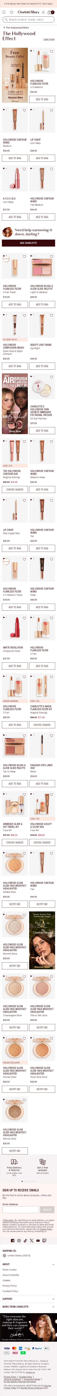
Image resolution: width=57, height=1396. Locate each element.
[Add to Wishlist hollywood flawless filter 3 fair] (24, 677)
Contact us (30, 1372)
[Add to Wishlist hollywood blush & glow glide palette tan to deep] (24, 735)
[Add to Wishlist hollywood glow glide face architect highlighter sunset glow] (24, 1038)
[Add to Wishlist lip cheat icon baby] (51, 110)
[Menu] (4, 12)
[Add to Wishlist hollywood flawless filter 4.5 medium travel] (24, 559)
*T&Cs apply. (8, 1220)
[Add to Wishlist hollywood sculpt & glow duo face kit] (51, 794)
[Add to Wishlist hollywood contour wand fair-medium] (51, 169)
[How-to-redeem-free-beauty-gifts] (15, 101)
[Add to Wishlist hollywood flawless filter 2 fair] (51, 618)
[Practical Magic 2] (42, 968)
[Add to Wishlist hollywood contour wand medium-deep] (51, 441)
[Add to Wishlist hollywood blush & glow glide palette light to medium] (51, 256)
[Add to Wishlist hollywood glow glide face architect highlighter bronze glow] (24, 1100)
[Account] (43, 12)
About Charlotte (11, 1275)
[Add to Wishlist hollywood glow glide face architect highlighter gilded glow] (24, 853)
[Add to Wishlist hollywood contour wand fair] (51, 853)
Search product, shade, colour (26, 19)
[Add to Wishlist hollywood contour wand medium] (24, 110)
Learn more (49, 39)
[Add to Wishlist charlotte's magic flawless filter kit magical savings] (51, 677)
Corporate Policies (32, 1379)
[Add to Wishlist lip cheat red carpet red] (24, 500)
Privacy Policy (46, 1229)
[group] (15, 1167)
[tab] (31, 50)
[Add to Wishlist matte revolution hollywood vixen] (24, 618)
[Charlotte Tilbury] (28, 12)
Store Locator (10, 1269)
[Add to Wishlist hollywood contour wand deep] (51, 559)
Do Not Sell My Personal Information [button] (20, 1381)
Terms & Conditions (12, 1379)
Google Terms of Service (32, 1388)
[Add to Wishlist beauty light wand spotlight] (51, 315)
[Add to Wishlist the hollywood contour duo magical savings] (24, 441)
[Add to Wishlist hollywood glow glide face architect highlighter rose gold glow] (51, 1038)
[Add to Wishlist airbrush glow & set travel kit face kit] (24, 794)
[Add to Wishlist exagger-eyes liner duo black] (51, 735)
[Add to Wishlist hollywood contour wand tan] (51, 500)
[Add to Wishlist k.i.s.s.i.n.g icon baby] (24, 169)
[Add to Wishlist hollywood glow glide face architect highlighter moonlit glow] (24, 915)
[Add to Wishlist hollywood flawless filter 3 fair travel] (24, 256)
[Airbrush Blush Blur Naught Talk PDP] (15, 433)
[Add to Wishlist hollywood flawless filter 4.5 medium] (51, 51)
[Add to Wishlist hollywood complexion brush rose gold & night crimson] (24, 315)
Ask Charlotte (28, 243)
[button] (6, 19)
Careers (6, 1280)
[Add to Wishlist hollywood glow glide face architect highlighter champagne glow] (24, 976)
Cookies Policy (10, 1291)
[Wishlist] (11, 12)
